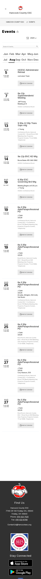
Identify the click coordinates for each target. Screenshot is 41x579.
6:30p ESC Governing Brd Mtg (27, 181)
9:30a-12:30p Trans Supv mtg (27, 124)
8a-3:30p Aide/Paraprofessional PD (28, 209)
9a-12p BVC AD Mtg (27, 156)
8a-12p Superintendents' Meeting (26, 95)
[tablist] (21, 54)
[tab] (6, 54)
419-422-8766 (21, 520)
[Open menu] (5, 9)
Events (32, 22)
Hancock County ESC (15, 22)
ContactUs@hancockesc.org (19, 525)
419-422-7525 (23, 517)
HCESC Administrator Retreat (28, 71)
